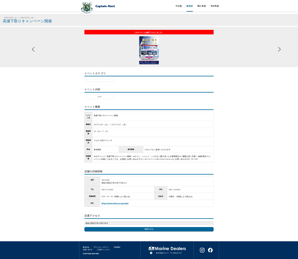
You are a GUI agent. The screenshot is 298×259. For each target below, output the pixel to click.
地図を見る (149, 229)
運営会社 (86, 247)
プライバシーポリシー (101, 247)
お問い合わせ (88, 249)
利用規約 (117, 247)
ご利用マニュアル (103, 249)
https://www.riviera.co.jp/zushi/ (115, 203)
